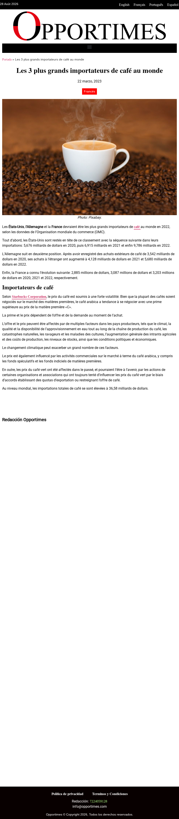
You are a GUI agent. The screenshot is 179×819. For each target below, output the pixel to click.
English (124, 5)
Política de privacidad (67, 793)
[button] (89, 47)
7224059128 (98, 801)
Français (139, 5)
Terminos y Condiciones (110, 793)
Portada (7, 59)
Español (172, 5)
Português (156, 5)
